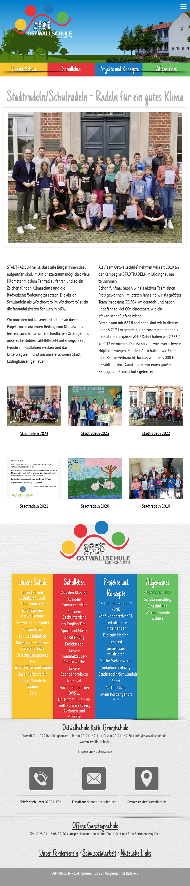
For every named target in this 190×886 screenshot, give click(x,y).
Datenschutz (103, 751)
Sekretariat (94, 801)
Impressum (85, 751)
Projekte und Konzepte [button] (119, 69)
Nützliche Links (135, 853)
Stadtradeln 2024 (34, 433)
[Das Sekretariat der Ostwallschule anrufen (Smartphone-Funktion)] (41, 778)
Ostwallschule (157, 801)
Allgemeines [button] (166, 69)
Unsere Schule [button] (23, 69)
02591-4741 (54, 801)
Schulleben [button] (71, 69)
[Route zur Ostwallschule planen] (147, 778)
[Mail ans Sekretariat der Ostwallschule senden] (94, 778)
